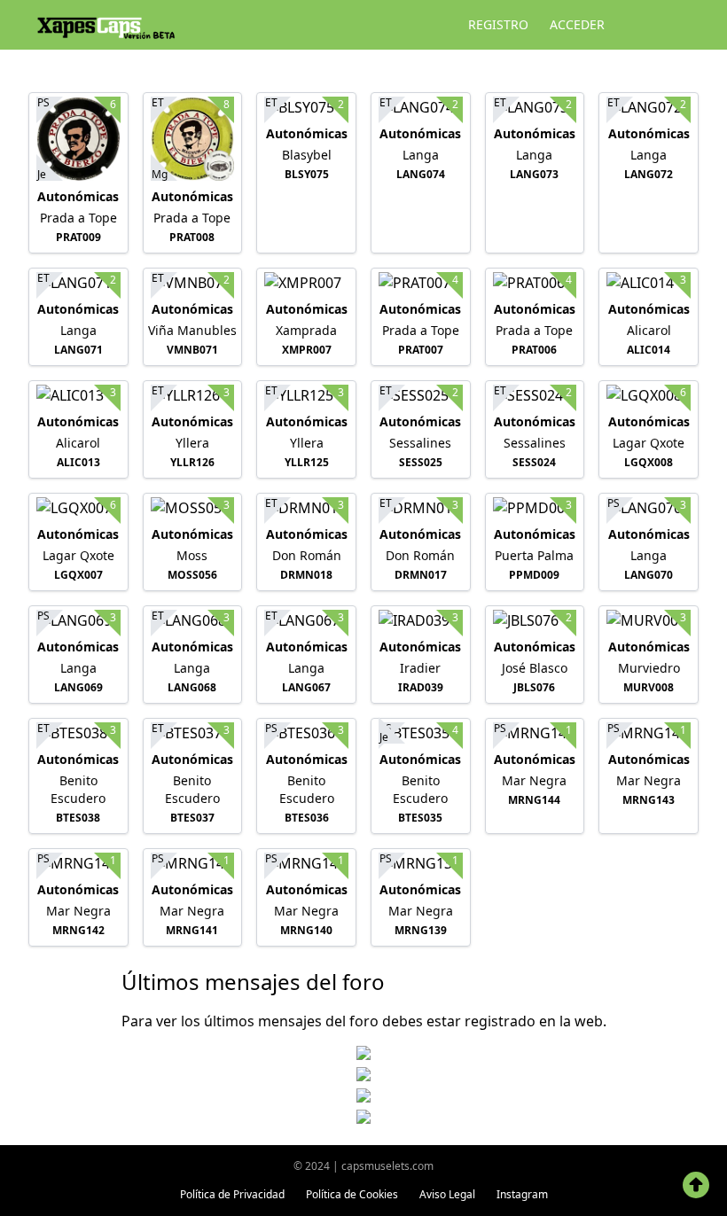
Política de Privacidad (232, 1194)
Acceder (577, 24)
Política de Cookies (352, 1194)
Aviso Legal (447, 1194)
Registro (498, 24)
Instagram (522, 1194)
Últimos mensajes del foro (253, 981)
